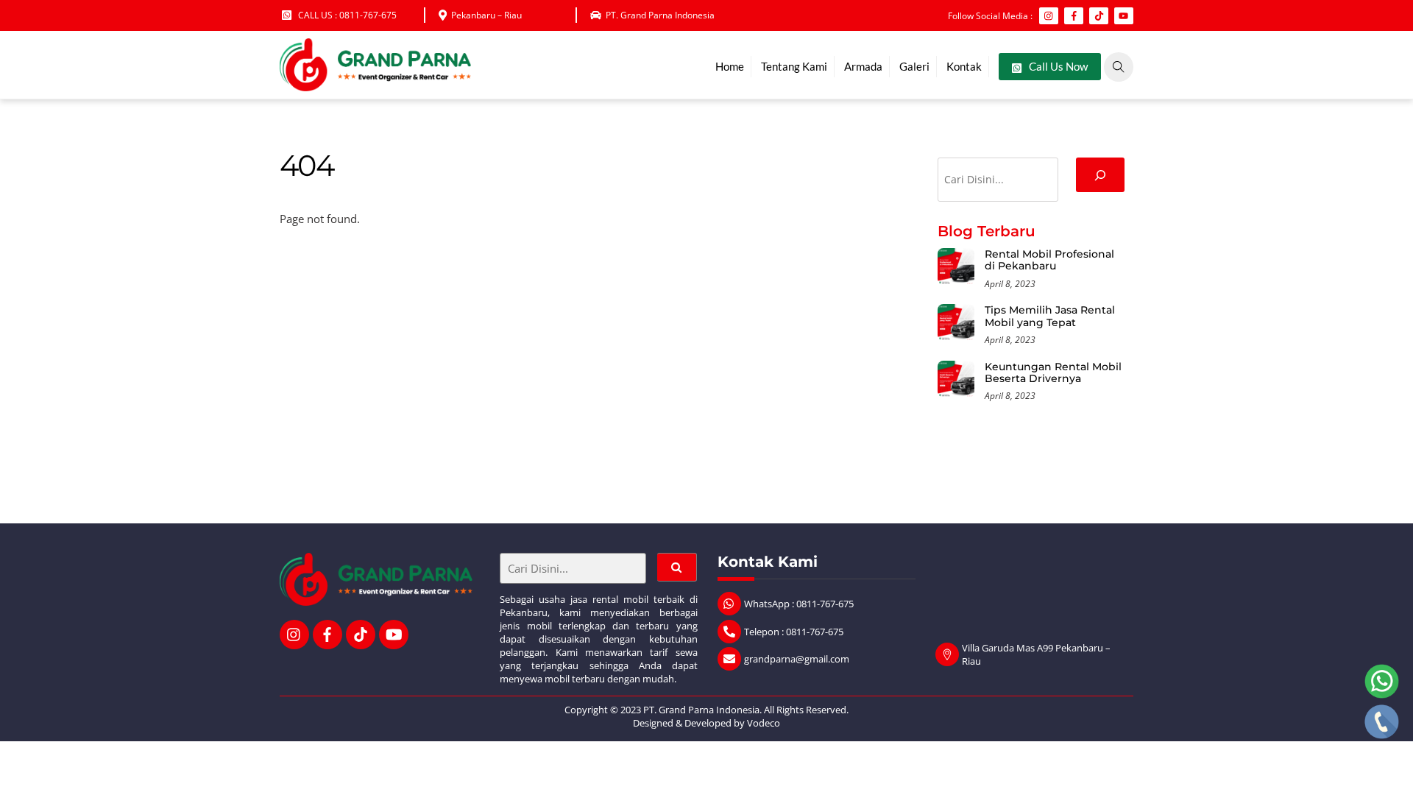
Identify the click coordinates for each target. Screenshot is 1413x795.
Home (729, 66)
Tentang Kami (794, 66)
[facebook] (327, 633)
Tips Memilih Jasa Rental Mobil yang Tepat (1050, 316)
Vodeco (763, 722)
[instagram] (294, 633)
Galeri (914, 66)
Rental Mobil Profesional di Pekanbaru (1049, 260)
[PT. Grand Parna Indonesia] (375, 83)
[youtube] (393, 633)
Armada (863, 66)
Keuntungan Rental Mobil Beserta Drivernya (1053, 373)
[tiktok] (360, 633)
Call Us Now (1057, 66)
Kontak (964, 66)
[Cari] (1100, 175)
